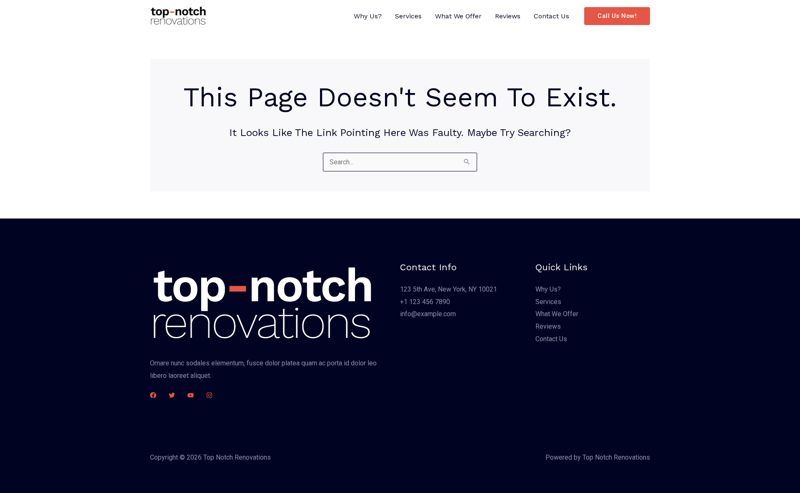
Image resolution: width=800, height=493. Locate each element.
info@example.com (428, 314)
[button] (617, 16)
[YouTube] (191, 395)
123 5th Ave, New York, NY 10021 (448, 289)
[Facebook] (153, 395)
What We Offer (458, 16)
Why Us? (368, 16)
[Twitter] (172, 395)
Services (408, 16)
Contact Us (551, 16)
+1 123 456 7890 (425, 302)
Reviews (507, 16)
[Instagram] (209, 395)
